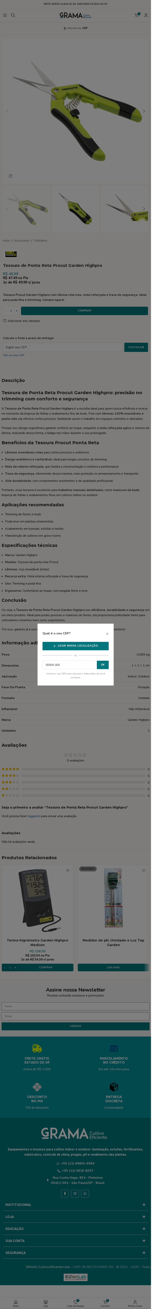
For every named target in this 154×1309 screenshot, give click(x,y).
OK (103, 665)
